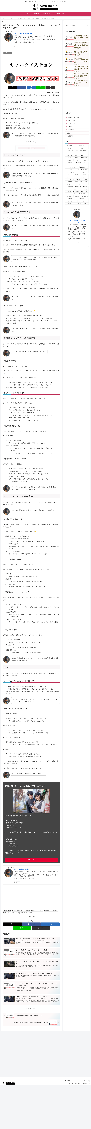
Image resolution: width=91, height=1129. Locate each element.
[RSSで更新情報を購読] (19, 47)
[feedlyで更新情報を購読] (17, 47)
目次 (29, 148)
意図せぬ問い (47, 910)
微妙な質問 (34, 910)
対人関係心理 (27, 910)
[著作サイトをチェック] (14, 47)
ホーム (61, 1080)
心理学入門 (41, 910)
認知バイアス (7, 912)
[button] (50, 87)
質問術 (30, 912)
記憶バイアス (55, 910)
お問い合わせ (86, 1080)
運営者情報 (67, 1080)
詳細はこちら (31, 859)
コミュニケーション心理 (18, 910)
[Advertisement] (31, 897)
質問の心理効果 (24, 912)
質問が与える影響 (15, 912)
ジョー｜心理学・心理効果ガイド (24, 33)
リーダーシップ (8, 910)
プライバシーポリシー (76, 1080)
